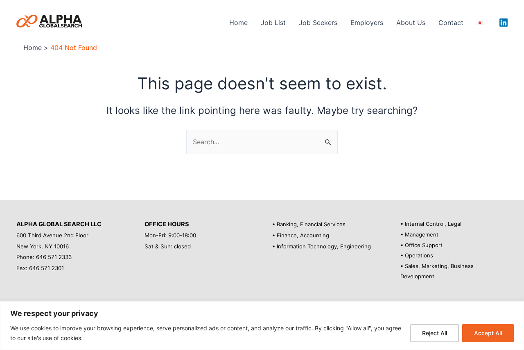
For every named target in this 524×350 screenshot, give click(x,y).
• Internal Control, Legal (430, 223)
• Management (419, 234)
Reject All (434, 333)
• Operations (416, 255)
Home (238, 22)
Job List (273, 22)
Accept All (488, 333)
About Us (410, 22)
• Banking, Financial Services (309, 224)
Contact (450, 22)
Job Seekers (318, 22)
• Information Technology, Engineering (321, 246)
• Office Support (421, 245)
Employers (366, 22)
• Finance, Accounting (300, 235)
